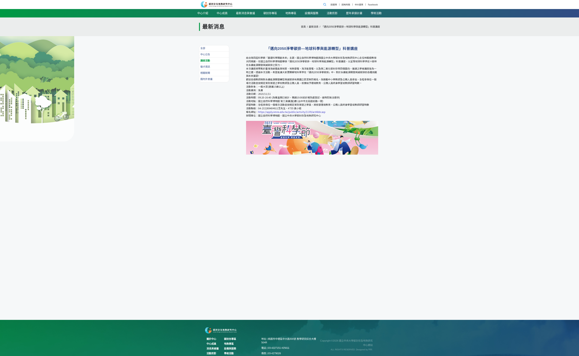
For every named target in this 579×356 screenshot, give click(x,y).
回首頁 (334, 4)
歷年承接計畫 (354, 13)
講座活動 (205, 60)
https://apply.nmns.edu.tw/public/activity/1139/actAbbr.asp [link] (291, 112)
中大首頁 (359, 4)
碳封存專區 (270, 13)
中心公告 (205, 54)
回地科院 (346, 4)
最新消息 (313, 27)
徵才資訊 (205, 66)
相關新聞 (205, 73)
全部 (202, 48)
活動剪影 (332, 13)
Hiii (370, 349)
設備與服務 (311, 13)
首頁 (303, 27)
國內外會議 (206, 79)
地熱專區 (290, 13)
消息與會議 (213, 348)
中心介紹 (202, 13)
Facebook (373, 4)
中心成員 (222, 13)
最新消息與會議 (245, 13)
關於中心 (211, 339)
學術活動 (376, 13)
